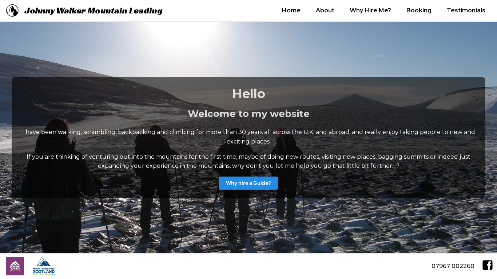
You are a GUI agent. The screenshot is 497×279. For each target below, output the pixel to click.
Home (291, 10)
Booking (419, 10)
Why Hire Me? (370, 10)
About (325, 10)
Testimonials (466, 10)
